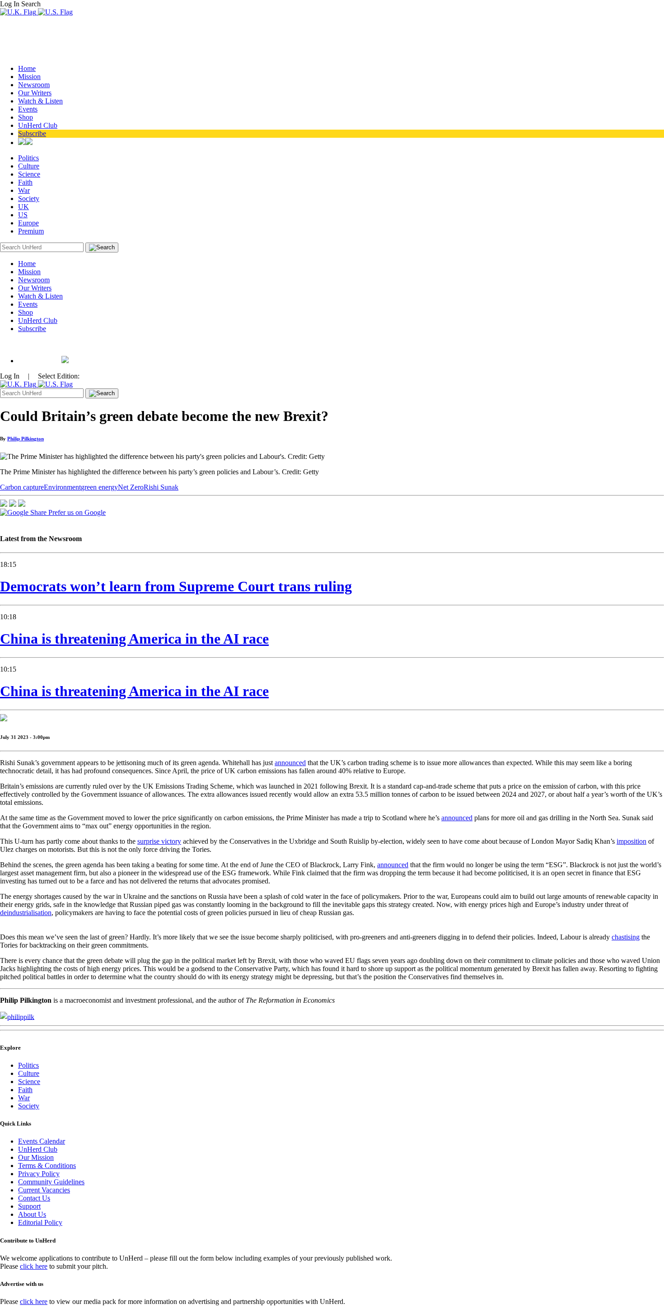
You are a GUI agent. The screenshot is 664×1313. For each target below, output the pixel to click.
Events (27, 109)
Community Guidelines (51, 1182)
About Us (32, 1214)
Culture (28, 166)
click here (33, 1266)
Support (29, 1206)
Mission (29, 76)
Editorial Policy (40, 1222)
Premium (31, 231)
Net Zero (131, 487)
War (24, 190)
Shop (25, 117)
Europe (28, 223)
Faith (25, 182)
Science (29, 174)
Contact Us (34, 1198)
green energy (99, 487)
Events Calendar (41, 1141)
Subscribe (32, 133)
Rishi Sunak (161, 487)
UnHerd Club (37, 125)
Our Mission (36, 1157)
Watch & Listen (40, 101)
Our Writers (34, 93)
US (23, 215)
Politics (28, 158)
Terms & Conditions (47, 1165)
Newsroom (34, 85)
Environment (62, 487)
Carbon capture (22, 487)
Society (28, 198)
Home (27, 68)
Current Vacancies (44, 1190)
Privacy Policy (39, 1173)
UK (23, 206)
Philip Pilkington (25, 438)
